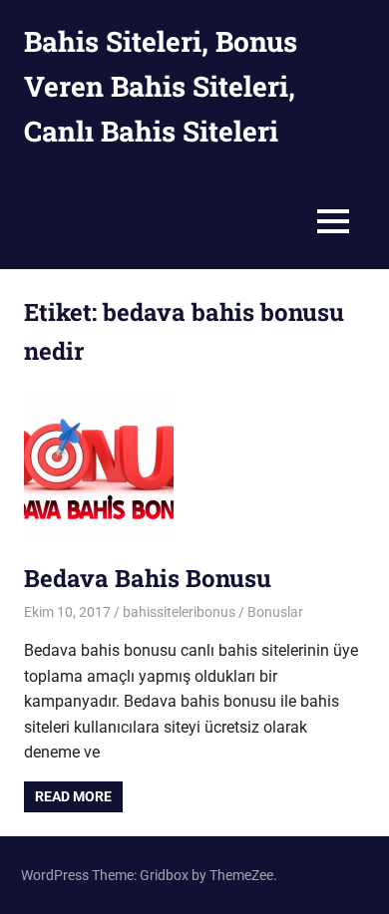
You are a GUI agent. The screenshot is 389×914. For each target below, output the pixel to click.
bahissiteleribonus (179, 612)
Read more (73, 796)
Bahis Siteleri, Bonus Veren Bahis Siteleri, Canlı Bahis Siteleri (160, 86)
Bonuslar (275, 612)
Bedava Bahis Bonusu (147, 578)
